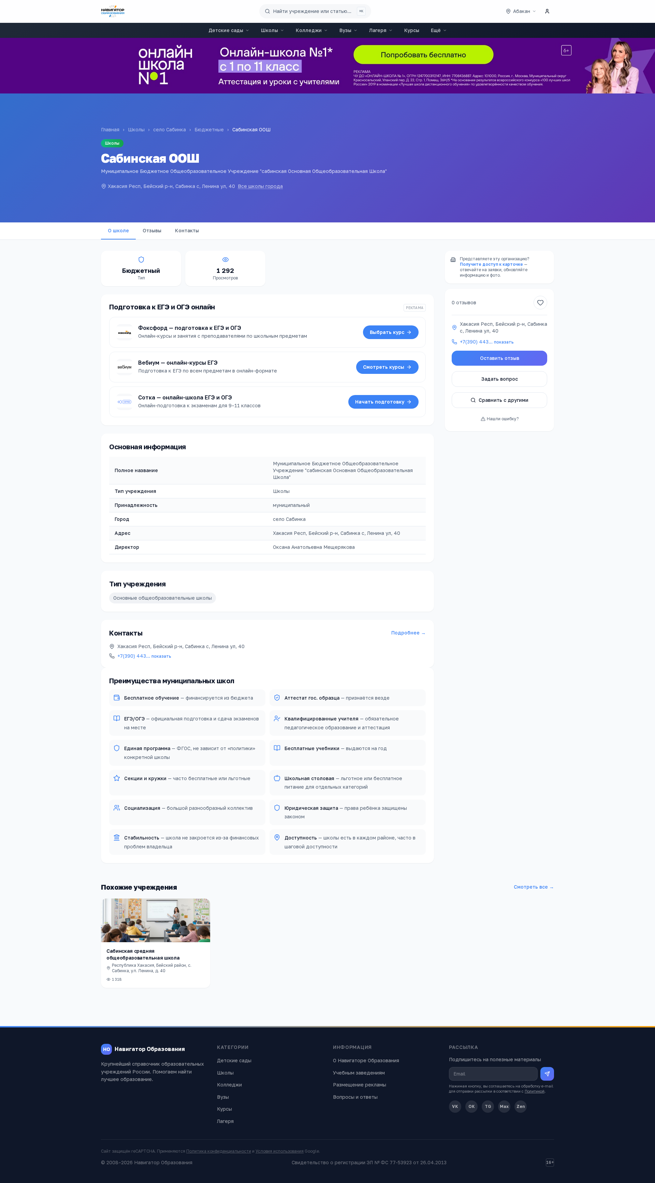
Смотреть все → (534, 887)
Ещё (436, 30)
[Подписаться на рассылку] (547, 1074)
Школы (269, 30)
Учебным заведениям (359, 1073)
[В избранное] (540, 302)
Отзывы (152, 230)
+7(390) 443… (144, 656)
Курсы (411, 30)
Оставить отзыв (499, 358)
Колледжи (309, 30)
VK (455, 1106)
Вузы (345, 30)
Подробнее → (408, 633)
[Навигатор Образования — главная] (113, 11)
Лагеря (378, 30)
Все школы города (260, 186)
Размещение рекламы (359, 1084)
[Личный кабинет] (547, 11)
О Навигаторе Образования (366, 1060)
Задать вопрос (499, 379)
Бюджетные (209, 129)
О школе (118, 230)
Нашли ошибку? (503, 418)
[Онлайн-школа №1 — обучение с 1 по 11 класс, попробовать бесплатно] (327, 65)
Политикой (534, 1091)
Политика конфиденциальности (218, 1151)
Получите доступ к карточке (491, 264)
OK (471, 1106)
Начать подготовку (379, 402)
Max (504, 1106)
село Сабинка (169, 129)
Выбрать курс (387, 332)
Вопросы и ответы (355, 1097)
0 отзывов (464, 302)
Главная (110, 129)
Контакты (187, 230)
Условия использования (280, 1151)
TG (488, 1106)
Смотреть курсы (383, 367)
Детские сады (225, 30)
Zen (520, 1106)
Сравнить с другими (503, 400)
